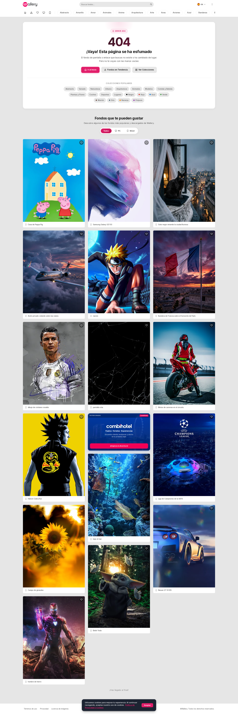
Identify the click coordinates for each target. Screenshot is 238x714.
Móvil (132, 131)
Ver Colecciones (146, 70)
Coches (92, 95)
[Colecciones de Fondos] (31, 12)
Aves (163, 12)
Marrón (101, 100)
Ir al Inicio (92, 70)
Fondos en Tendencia (117, 70)
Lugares (117, 95)
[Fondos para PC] (43, 12)
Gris (112, 100)
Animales (107, 12)
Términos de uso (30, 709)
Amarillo (80, 12)
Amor (93, 12)
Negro (131, 95)
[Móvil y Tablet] (50, 12)
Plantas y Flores (78, 95)
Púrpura (138, 100)
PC (119, 131)
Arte (152, 12)
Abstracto (64, 12)
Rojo (143, 95)
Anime (121, 12)
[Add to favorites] (81, 142)
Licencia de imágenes (60, 709)
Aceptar (147, 705)
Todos (106, 131)
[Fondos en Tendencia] (25, 12)
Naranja (124, 100)
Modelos (149, 89)
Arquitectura (137, 12)
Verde (164, 95)
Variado (82, 89)
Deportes (105, 95)
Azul (189, 12)
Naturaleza (95, 89)
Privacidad (44, 709)
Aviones (176, 12)
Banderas (202, 12)
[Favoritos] (37, 12)
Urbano (108, 89)
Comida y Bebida (165, 89)
